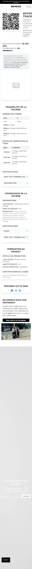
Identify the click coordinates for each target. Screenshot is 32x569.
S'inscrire (26, 496)
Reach (6, 231)
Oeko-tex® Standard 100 (14, 177)
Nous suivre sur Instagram (16, 320)
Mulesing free (10, 183)
